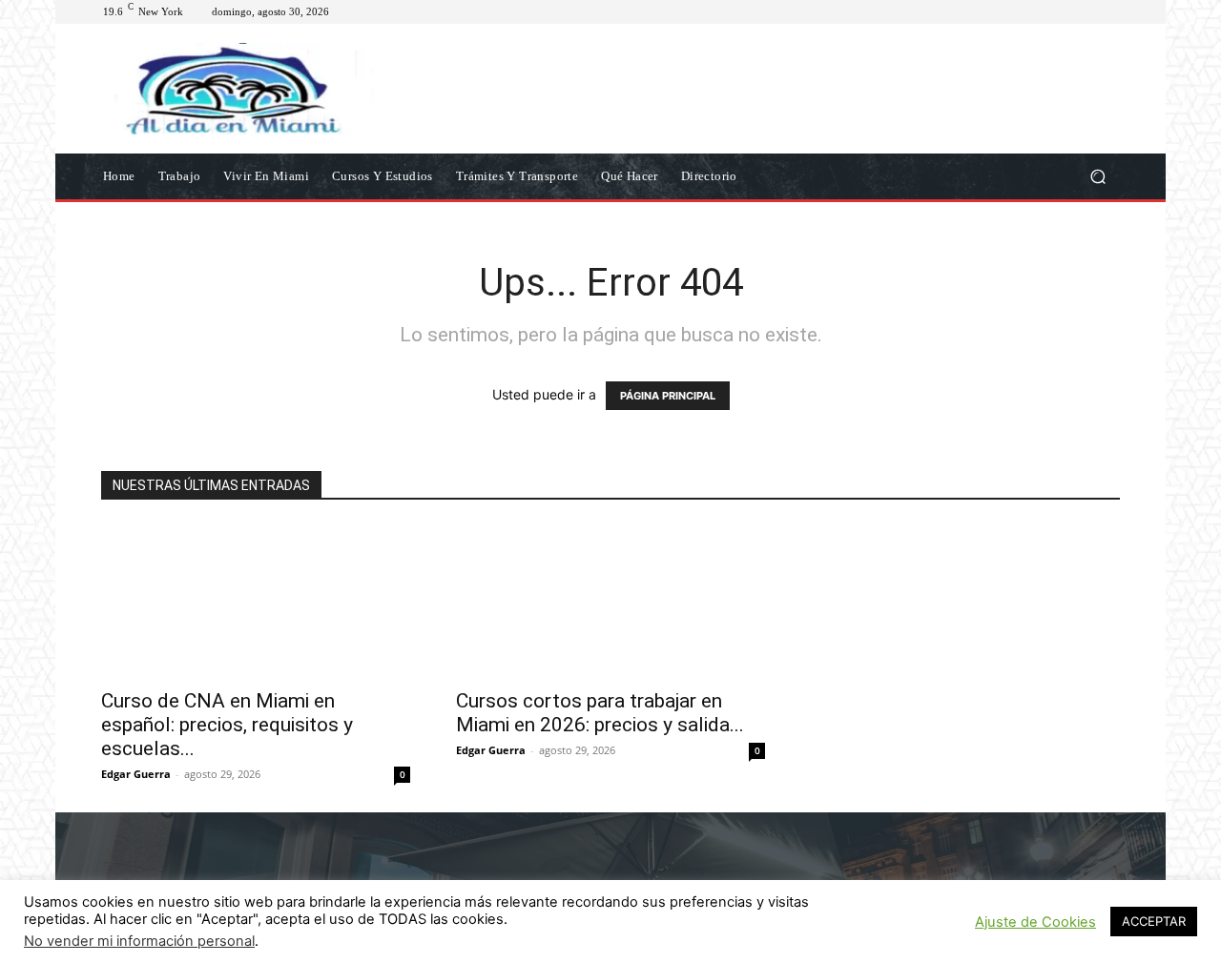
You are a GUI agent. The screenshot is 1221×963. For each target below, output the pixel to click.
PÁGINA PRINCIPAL (667, 395)
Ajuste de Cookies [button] (1035, 922)
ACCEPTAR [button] (1154, 921)
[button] (1097, 176)
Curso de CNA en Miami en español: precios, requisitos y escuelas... (227, 724)
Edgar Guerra (136, 774)
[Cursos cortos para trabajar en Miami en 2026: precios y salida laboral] (610, 600)
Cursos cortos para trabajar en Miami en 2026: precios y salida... (600, 712)
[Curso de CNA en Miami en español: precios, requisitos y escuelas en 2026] (255, 600)
